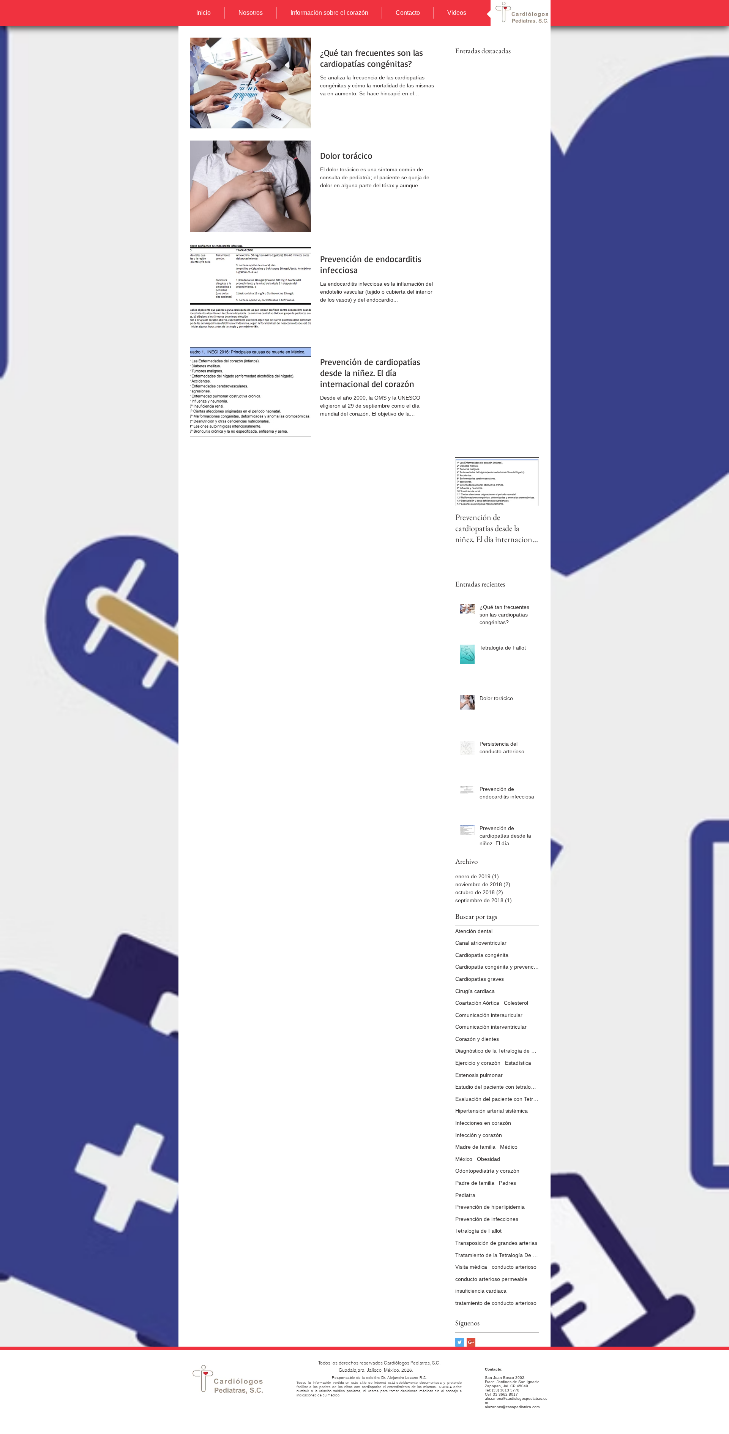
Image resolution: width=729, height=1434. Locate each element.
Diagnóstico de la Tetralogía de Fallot (497, 1051)
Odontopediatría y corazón (487, 1171)
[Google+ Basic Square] (471, 1342)
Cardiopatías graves (479, 979)
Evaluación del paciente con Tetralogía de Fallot (497, 1099)
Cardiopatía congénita (481, 955)
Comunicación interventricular (491, 1027)
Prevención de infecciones (486, 1219)
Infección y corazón (478, 1135)
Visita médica (471, 1267)
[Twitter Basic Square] (459, 1342)
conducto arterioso (514, 1267)
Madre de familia (475, 1147)
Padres (507, 1183)
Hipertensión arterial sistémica (491, 1111)
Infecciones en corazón (483, 1123)
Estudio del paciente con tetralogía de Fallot (497, 1087)
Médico (509, 1147)
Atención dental (473, 931)
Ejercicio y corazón (477, 1063)
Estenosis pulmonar (479, 1075)
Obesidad (488, 1159)
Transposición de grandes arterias (496, 1243)
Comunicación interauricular (488, 1015)
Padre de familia (474, 1183)
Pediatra (465, 1195)
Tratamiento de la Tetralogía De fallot (497, 1255)
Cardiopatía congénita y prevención (497, 967)
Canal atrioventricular (481, 943)
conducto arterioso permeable (491, 1279)
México (463, 1159)
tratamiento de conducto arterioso (495, 1303)
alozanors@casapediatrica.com (512, 1407)
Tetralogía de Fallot (478, 1231)
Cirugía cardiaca (475, 991)
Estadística (518, 1063)
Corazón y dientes (477, 1039)
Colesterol (516, 1003)
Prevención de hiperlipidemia (490, 1207)
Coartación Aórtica (477, 1003)
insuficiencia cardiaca (481, 1291)
